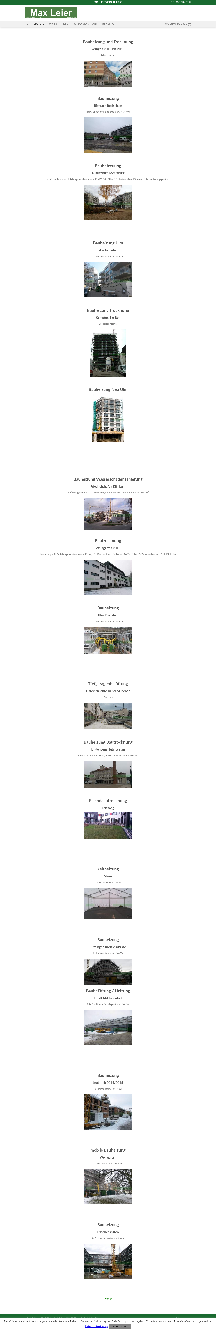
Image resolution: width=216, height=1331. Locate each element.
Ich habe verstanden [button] (120, 1327)
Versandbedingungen (66, 1317)
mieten (65, 24)
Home (28, 24)
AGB (97, 1317)
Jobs (95, 24)
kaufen (53, 24)
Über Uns (39, 24)
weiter (108, 1299)
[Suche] (113, 24)
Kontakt (105, 24)
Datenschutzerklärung (38, 1317)
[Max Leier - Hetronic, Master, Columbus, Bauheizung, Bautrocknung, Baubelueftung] (51, 12)
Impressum (87, 1317)
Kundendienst (82, 24)
